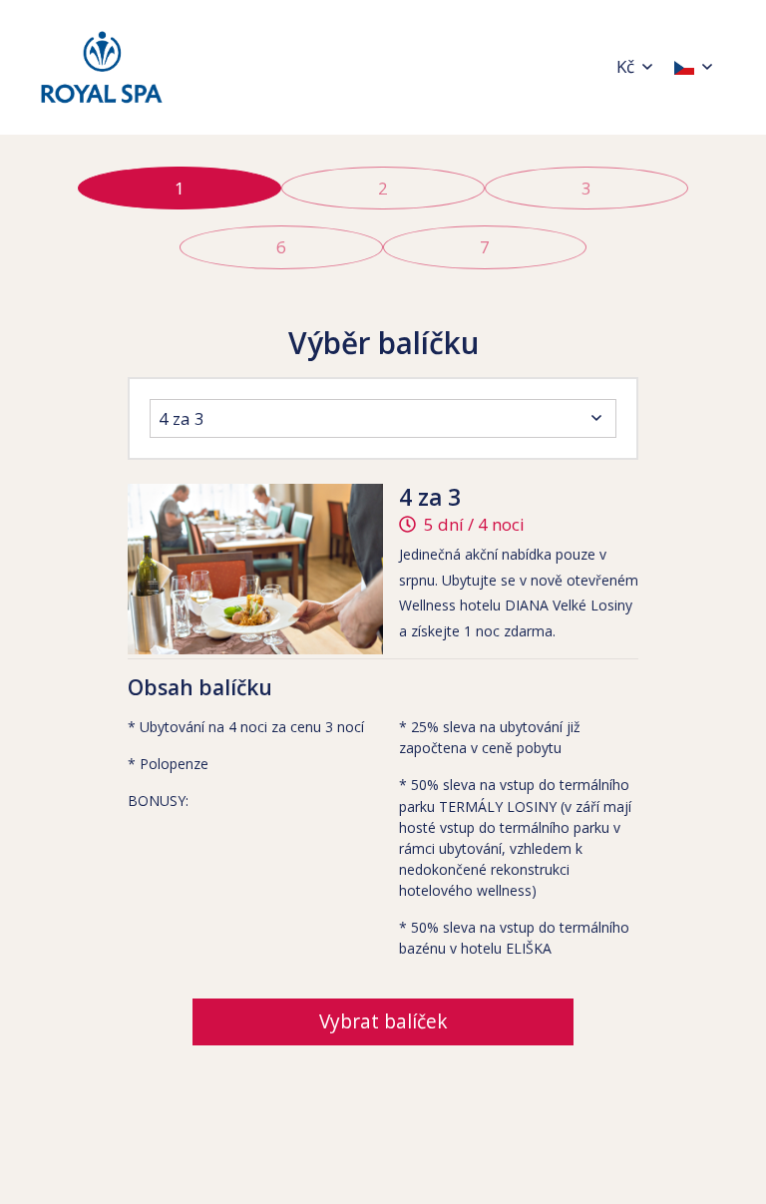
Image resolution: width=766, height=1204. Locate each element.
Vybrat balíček (383, 1021)
